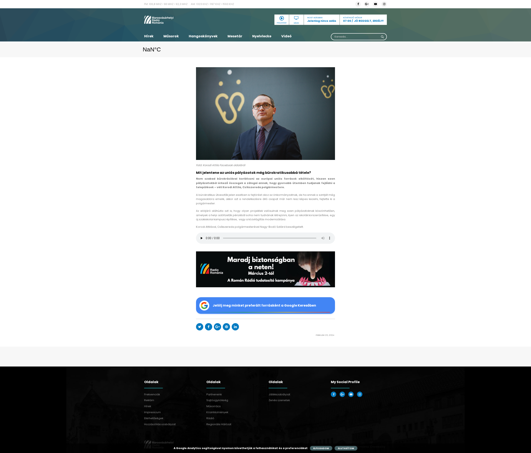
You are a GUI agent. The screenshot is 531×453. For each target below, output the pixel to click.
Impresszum (152, 412)
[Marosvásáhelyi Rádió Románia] (182, 20)
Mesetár (235, 36)
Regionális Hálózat (218, 424)
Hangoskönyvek (203, 36)
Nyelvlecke (261, 36)
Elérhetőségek (153, 418)
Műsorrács (213, 406)
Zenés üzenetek (279, 400)
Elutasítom (346, 448)
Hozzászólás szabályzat (160, 424)
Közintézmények (217, 412)
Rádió (210, 418)
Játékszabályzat (279, 394)
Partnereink (214, 394)
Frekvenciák (152, 394)
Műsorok (171, 36)
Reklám (149, 400)
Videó (286, 36)
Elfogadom (321, 448)
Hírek (148, 36)
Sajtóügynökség (217, 400)
